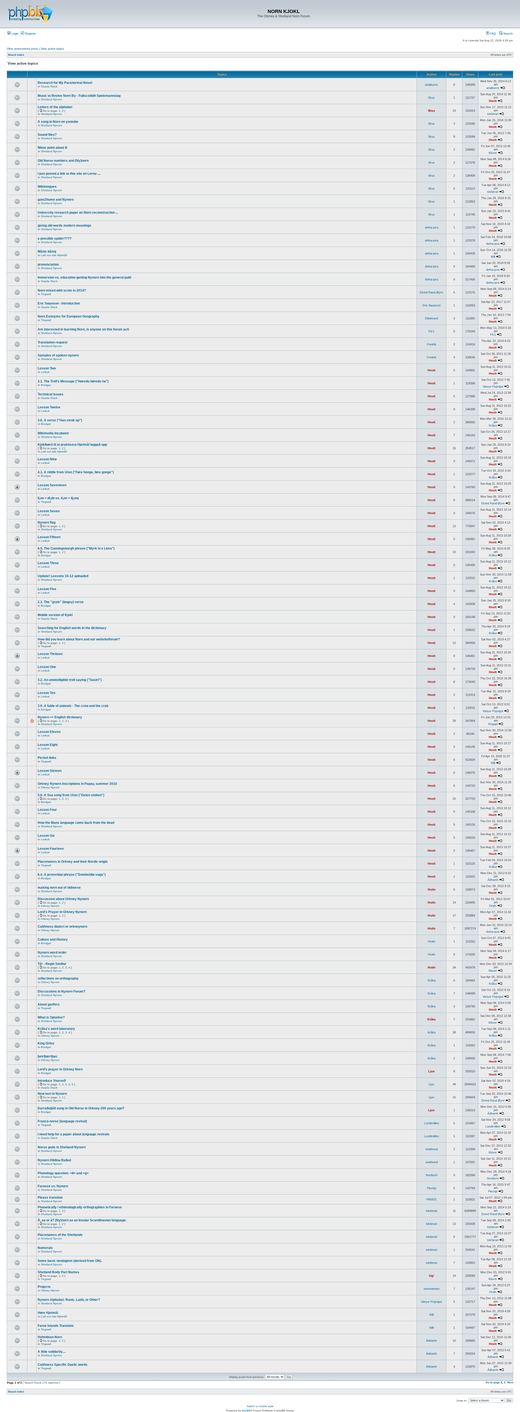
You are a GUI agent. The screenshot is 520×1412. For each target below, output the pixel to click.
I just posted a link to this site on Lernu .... (69, 174)
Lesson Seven (49, 511)
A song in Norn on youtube (58, 122)
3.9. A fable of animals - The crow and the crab (73, 706)
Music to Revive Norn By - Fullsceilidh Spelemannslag (79, 96)
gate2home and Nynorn (56, 199)
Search (507, 33)
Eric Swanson (431, 305)
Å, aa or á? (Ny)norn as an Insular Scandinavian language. (82, 1220)
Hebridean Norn (50, 1337)
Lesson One (47, 667)
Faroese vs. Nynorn (53, 1186)
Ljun (431, 1071)
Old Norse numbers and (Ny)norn (63, 161)
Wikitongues (47, 187)
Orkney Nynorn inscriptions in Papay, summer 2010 (77, 784)
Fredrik (431, 344)
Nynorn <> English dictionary (60, 717)
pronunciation (48, 264)
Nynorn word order (52, 952)
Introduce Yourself (52, 1081)
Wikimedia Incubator (53, 433)
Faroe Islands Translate (56, 1326)
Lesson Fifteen (49, 537)
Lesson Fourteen (51, 849)
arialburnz (431, 84)
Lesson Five (47, 589)
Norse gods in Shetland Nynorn (62, 1147)
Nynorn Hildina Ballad (54, 1160)
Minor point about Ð (52, 148)
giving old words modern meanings (64, 225)
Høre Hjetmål (48, 1313)
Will (493, 256)
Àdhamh (492, 879)
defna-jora (431, 227)
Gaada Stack (49, 86)
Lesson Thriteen (50, 654)
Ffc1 (431, 331)
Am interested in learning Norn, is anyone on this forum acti (83, 329)
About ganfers (49, 1004)
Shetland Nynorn (51, 99)
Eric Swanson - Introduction (59, 303)
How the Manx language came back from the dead (76, 823)
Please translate (50, 1197)
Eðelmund (431, 318)
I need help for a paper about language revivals (73, 1134)
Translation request (52, 342)
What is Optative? (51, 1017)
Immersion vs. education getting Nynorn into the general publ (84, 277)
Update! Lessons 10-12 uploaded (63, 576)
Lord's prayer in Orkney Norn (60, 1069)
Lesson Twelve (49, 407)
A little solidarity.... (52, 1352)
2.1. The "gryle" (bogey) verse (61, 602)
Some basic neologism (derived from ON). (70, 1261)
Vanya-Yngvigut (493, 386)
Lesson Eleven (49, 732)
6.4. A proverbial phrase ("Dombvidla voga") (72, 875)
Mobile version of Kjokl (55, 615)
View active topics (52, 48)
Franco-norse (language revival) (62, 1121)
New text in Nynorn (52, 1094)
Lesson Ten (46, 693)
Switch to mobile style (260, 1406)
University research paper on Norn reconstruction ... (78, 212)
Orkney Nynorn (50, 787)
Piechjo (431, 1188)
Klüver (493, 152)
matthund (431, 1149)
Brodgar (46, 384)
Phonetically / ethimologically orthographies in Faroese (80, 1207)
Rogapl (493, 724)
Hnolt (493, 100)
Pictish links (47, 758)
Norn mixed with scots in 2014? (62, 290)
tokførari (492, 113)
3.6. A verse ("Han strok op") (60, 420)
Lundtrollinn (431, 1123)
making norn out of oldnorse (59, 887)
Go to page (493, 1382)
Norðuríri (431, 1175)
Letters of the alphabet (55, 107)
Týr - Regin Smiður (52, 964)
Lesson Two (47, 368)
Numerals (45, 1248)
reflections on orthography (58, 978)
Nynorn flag (47, 522)
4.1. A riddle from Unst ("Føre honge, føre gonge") (76, 472)
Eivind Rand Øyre (431, 292)
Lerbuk (45, 372)
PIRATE (431, 1199)
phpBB (246, 1410)
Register (30, 33)
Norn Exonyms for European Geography (68, 316)
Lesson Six (46, 836)
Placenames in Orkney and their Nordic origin (73, 862)
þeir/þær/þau (47, 1056)
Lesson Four (47, 810)
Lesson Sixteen (49, 771)
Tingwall (46, 294)
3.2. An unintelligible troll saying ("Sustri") (70, 680)
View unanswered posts (22, 48)
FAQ (492, 33)
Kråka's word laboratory (56, 1029)
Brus (431, 97)
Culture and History (53, 939)
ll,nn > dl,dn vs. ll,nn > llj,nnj (58, 498)
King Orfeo (46, 1043)
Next (510, 1382)
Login (14, 33)
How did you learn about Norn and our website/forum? (79, 639)
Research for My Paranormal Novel (65, 83)
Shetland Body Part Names (58, 1272)
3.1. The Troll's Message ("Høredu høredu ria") (73, 381)
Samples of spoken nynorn (58, 355)
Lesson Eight (48, 745)
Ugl (431, 1275)
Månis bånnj (47, 251)
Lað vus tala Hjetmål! (54, 255)
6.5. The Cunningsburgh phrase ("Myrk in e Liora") (76, 548)
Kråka (493, 425)
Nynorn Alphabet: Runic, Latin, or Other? (69, 1300)
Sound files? (47, 135)
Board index (16, 54)
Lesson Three (48, 563)
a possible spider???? (55, 238)
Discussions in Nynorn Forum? (61, 991)
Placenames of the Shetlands (60, 1235)
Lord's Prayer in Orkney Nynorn (62, 912)
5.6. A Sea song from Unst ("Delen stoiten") (71, 795)
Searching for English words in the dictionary (72, 628)
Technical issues (50, 394)
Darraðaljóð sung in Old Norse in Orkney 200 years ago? (81, 1108)
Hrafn (431, 889)
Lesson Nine (47, 459)
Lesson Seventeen (52, 485)
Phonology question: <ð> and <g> (63, 1173)
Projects (44, 1287)
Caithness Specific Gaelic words (62, 1365)
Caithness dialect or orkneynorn (62, 926)
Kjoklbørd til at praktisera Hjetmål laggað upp (72, 445)
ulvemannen (432, 1288)
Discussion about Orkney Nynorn (63, 899)
